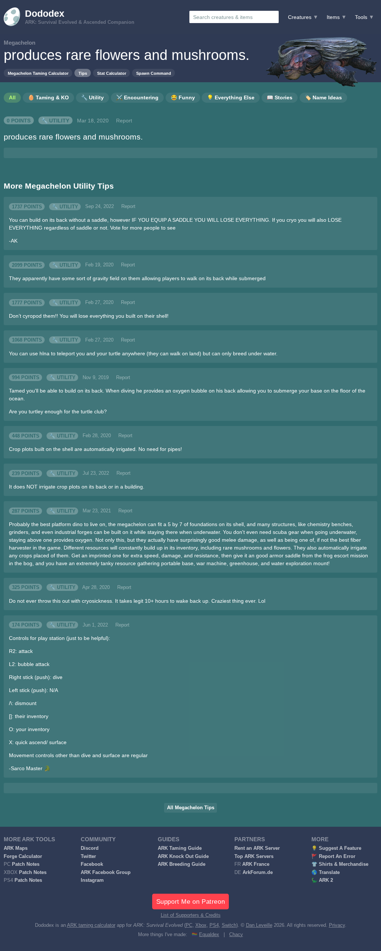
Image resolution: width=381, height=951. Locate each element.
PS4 (214, 925)
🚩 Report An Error (333, 856)
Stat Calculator (111, 73)
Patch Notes (25, 864)
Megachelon (19, 42)
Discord (90, 848)
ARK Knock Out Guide (183, 856)
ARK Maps (16, 848)
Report (124, 121)
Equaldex (209, 934)
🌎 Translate (325, 872)
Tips (83, 73)
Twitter (88, 856)
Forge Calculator (23, 856)
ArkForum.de (258, 872)
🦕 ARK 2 (322, 880)
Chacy (236, 934)
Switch (229, 925)
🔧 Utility (55, 121)
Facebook (92, 864)
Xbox (200, 925)
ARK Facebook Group (106, 872)
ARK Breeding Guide (181, 864)
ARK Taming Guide (180, 848)
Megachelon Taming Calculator (38, 73)
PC (189, 925)
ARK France (255, 864)
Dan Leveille (259, 925)
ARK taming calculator (91, 925)
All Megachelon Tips (190, 807)
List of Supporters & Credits (191, 915)
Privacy (337, 925)
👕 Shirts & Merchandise (339, 864)
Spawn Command (153, 73)
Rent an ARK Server (257, 848)
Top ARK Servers (253, 856)
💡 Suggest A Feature (336, 848)
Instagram (92, 880)
